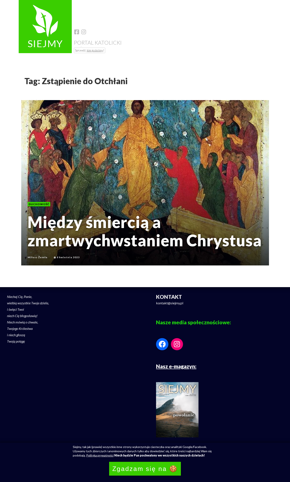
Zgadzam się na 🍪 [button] (145, 468)
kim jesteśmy (95, 50)
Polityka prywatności (100, 455)
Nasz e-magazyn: (176, 366)
